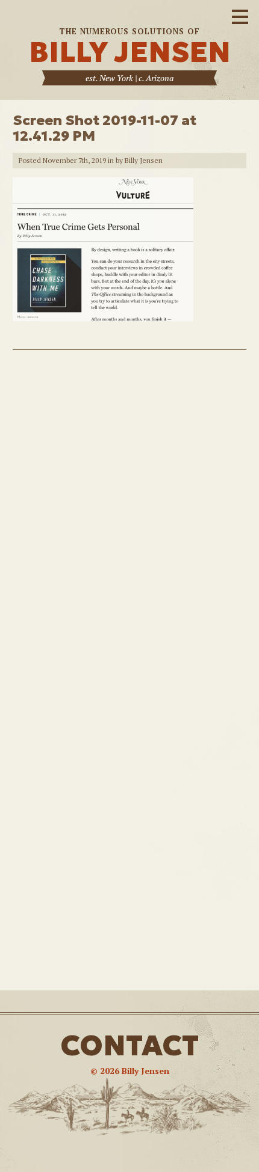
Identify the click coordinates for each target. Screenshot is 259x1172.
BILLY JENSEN (130, 52)
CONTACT (129, 1045)
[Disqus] (129, 519)
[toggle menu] (240, 15)
